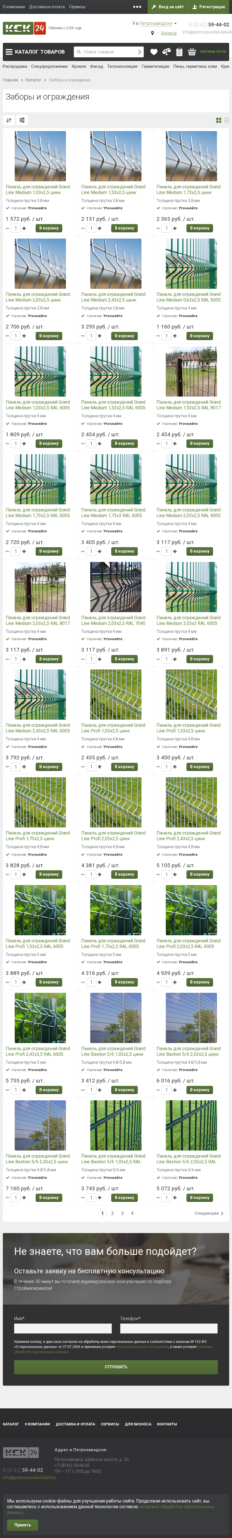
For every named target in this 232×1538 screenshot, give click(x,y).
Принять (22, 1525)
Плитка (218, 120)
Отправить (116, 1367)
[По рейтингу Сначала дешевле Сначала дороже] (9, 120)
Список (226, 120)
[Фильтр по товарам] (22, 120)
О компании (37, 1424)
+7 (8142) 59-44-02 (72, 1465)
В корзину (49, 228)
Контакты (167, 1424)
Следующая (207, 1213)
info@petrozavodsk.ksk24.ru (29, 1477)
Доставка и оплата (75, 1424)
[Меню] (137, 6)
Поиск (140, 52)
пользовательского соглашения (142, 1347)
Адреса (169, 33)
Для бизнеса (138, 1424)
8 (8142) (209, 25)
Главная (10, 80)
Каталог (40, 52)
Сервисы (110, 1424)
